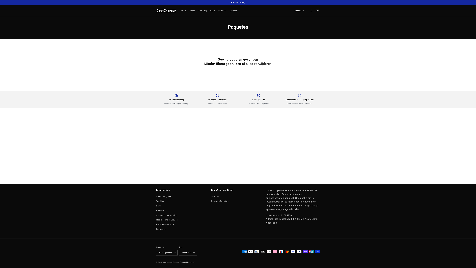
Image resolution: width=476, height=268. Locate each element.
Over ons (215, 196)
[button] (311, 11)
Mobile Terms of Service (167, 220)
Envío (158, 206)
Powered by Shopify (187, 262)
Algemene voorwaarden (166, 215)
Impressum (161, 229)
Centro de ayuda (163, 196)
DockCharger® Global (171, 262)
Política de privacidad (165, 224)
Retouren (160, 210)
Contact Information (220, 201)
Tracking (160, 201)
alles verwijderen (259, 64)
